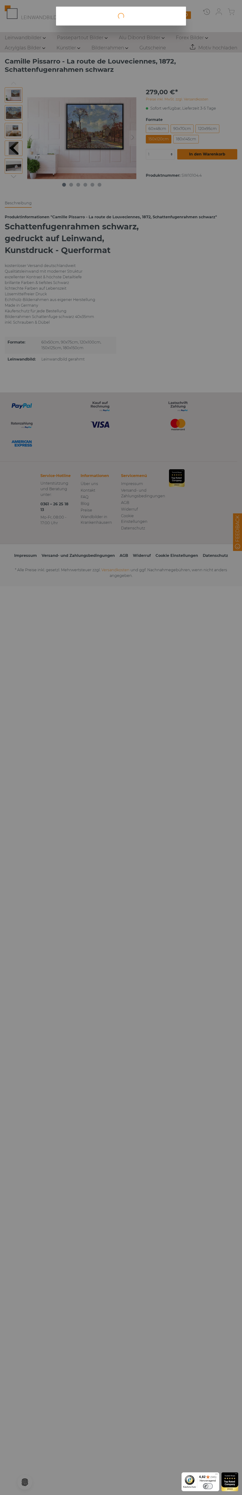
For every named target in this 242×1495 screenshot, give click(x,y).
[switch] (208, 1486)
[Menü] (216, 1475)
